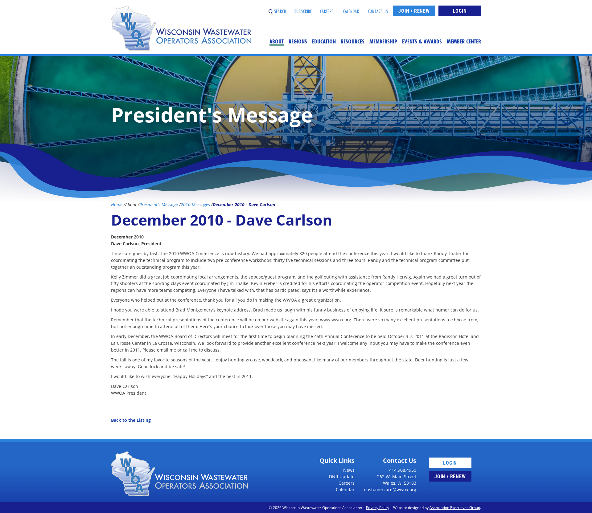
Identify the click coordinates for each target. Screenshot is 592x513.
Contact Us (378, 9)
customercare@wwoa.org (390, 489)
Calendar (351, 9)
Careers (327, 9)
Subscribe (303, 9)
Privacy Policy (377, 507)
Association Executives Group (455, 507)
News (349, 470)
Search (279, 9)
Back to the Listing (131, 420)
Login (460, 10)
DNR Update (342, 476)
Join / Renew (414, 10)
